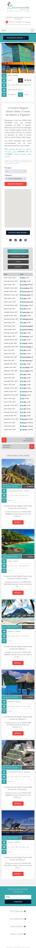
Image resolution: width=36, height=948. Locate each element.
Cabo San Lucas (27, 360)
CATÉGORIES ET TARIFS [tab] (18, 256)
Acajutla (24, 343)
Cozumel (24, 284)
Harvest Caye (26, 291)
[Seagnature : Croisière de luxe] (18, 6)
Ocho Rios (25, 305)
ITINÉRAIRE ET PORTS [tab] (18, 251)
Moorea (24, 422)
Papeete (24, 426)
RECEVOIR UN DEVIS (15, 184)
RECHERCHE (15, 38)
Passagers (8, 168)
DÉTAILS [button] (17, 522)
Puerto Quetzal (26, 347)
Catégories (8, 175)
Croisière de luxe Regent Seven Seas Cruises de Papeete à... (18, 647)
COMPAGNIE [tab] (18, 267)
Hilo (23, 398)
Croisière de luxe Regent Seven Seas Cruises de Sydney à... (18, 858)
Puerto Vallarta (26, 357)
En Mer (24, 281)
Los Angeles (26, 367)
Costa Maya (25, 288)
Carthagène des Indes (28, 319)
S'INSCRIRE (18, 902)
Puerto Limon (26, 312)
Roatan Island (26, 295)
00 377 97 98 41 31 (17, 22)
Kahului (24, 395)
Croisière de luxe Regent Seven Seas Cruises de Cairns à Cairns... (18, 577)
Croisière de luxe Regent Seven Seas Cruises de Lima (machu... (18, 507)
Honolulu (24, 391)
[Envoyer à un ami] (25, 240)
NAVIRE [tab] (18, 261)
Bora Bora (25, 419)
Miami (24, 277)
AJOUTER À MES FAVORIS (17, 232)
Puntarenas (25, 336)
